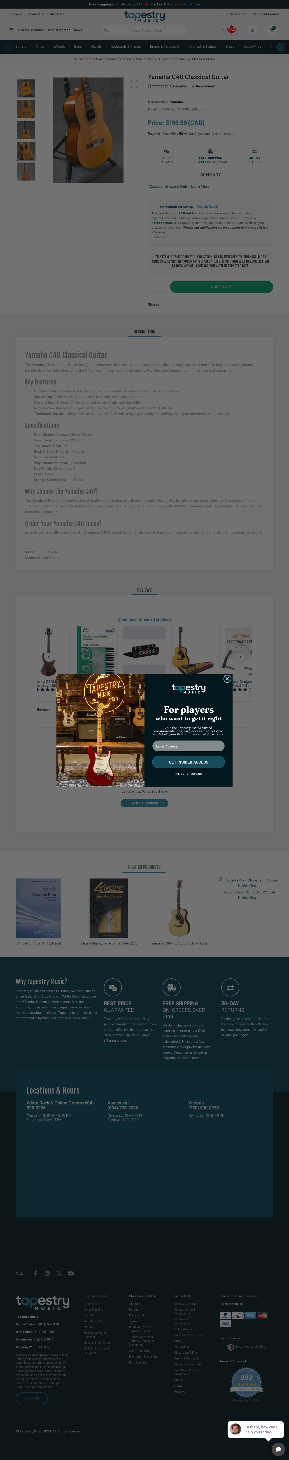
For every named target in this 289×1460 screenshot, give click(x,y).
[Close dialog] (227, 678)
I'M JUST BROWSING (188, 774)
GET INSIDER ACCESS (188, 761)
